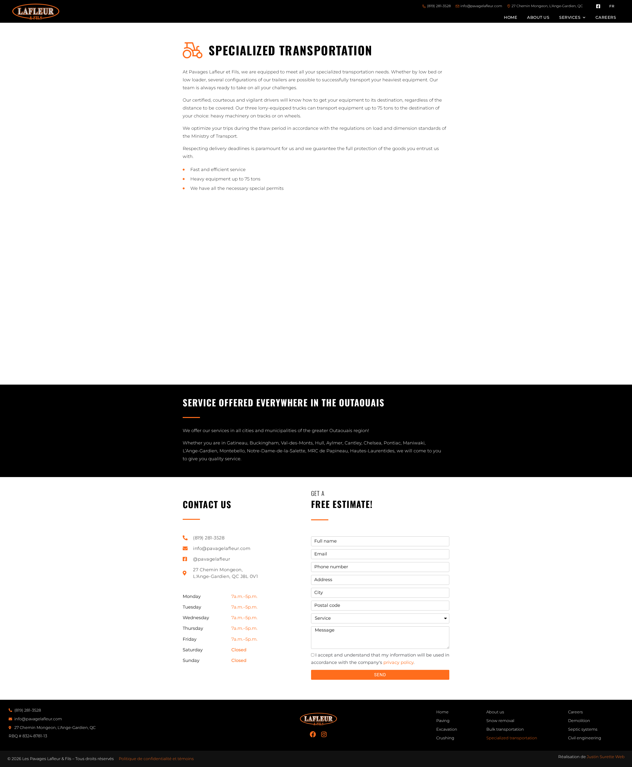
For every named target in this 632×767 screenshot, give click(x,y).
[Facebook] (313, 734)
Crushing (445, 738)
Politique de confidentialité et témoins (156, 758)
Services (569, 17)
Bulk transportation (505, 729)
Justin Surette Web (606, 756)
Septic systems (582, 729)
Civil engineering (584, 738)
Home (510, 17)
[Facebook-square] (598, 6)
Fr (611, 6)
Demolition (579, 720)
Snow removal (500, 720)
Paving (443, 720)
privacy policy (398, 662)
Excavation (446, 729)
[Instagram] (324, 734)
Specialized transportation (511, 738)
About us (538, 17)
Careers (605, 17)
